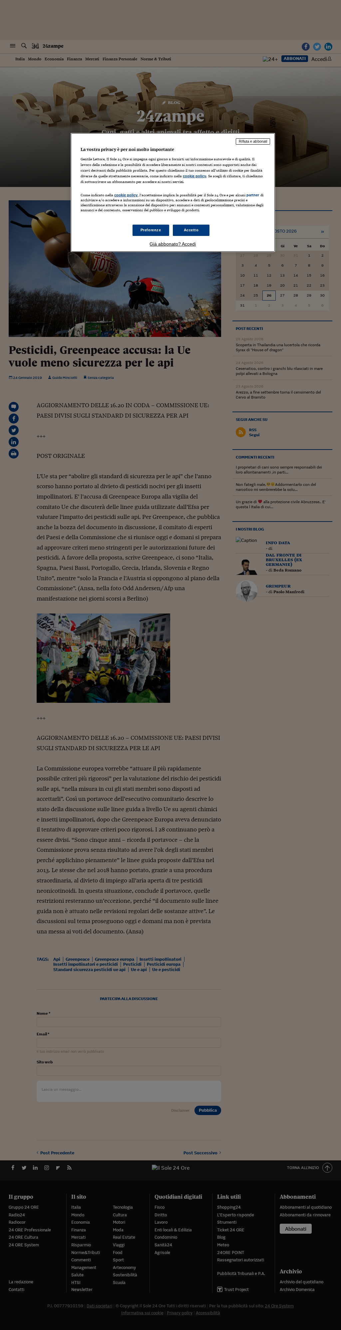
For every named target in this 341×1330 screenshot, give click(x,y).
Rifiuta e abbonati (253, 141)
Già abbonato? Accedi (173, 244)
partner (252, 195)
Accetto (191, 230)
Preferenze (151, 230)
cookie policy (194, 176)
